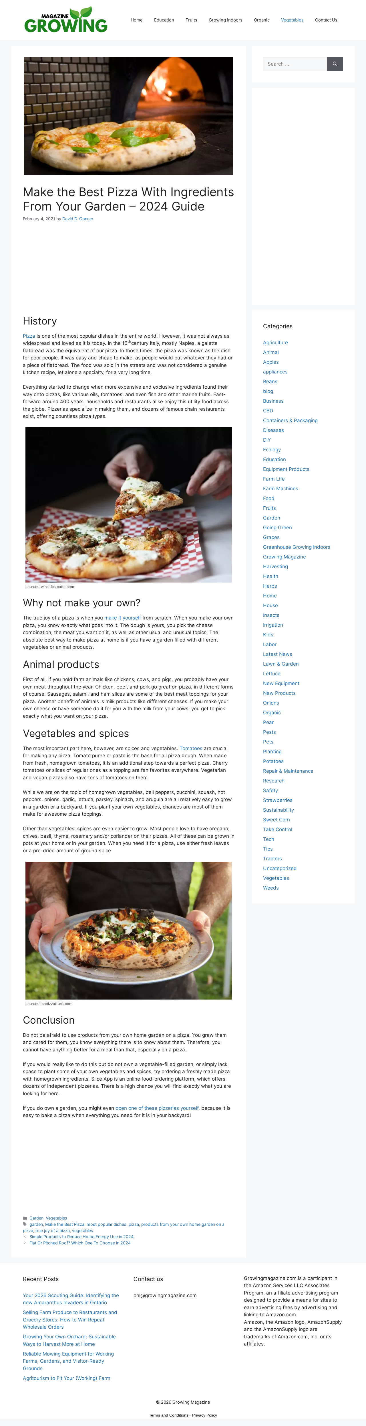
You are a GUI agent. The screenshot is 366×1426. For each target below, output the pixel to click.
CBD (268, 411)
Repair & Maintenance (288, 771)
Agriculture (275, 342)
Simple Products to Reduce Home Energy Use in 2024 (81, 1236)
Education (164, 20)
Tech (268, 839)
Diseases (273, 430)
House (270, 605)
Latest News (277, 654)
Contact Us (326, 20)
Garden (36, 1217)
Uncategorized (280, 868)
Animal (271, 352)
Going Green (277, 527)
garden (36, 1224)
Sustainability (278, 810)
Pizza (29, 336)
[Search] (335, 64)
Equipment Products (286, 469)
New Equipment (281, 683)
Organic (262, 20)
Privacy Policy (204, 1415)
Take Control (277, 829)
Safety (270, 790)
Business (273, 401)
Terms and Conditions (168, 1415)
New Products (279, 693)
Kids (268, 635)
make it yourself (122, 618)
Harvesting (275, 566)
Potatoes (273, 761)
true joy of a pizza (52, 1230)
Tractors (272, 858)
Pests (269, 732)
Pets (268, 742)
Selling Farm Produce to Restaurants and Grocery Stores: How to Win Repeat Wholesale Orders (70, 1319)
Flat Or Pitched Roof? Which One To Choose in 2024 (80, 1242)
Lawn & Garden (281, 664)
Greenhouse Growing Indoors (296, 547)
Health (270, 576)
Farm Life (274, 479)
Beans (270, 381)
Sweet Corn (276, 820)
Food (268, 498)
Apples (271, 362)
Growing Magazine (284, 557)
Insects (271, 615)
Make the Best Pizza (64, 1224)
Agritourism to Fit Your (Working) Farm (66, 1378)
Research (274, 781)
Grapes (271, 537)
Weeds (271, 888)
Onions (271, 703)
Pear (268, 722)
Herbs (270, 586)
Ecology (272, 450)
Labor (270, 644)
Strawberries (278, 800)
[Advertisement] (128, 272)
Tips (268, 849)
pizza (134, 1224)
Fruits (191, 20)
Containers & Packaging (290, 420)
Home (137, 20)
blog (268, 391)
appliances (275, 372)
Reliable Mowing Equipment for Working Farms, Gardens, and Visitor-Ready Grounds (68, 1361)
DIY (267, 440)
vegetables (82, 1230)
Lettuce (272, 673)
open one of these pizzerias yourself (157, 1108)
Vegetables (292, 20)
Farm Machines (280, 488)
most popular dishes (106, 1224)
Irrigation (273, 625)
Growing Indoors (225, 20)
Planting (272, 751)
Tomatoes (191, 748)
